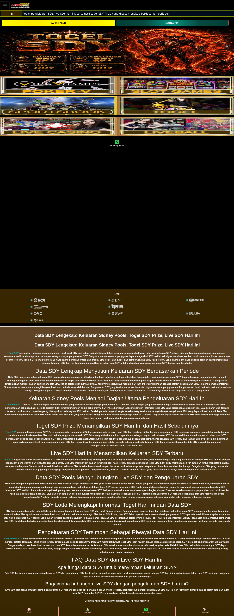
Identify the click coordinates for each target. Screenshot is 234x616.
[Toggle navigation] (5, 5)
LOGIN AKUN (171, 23)
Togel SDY (11, 432)
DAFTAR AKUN (58, 23)
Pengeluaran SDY (13, 538)
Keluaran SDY (15, 404)
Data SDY (14, 353)
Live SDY (9, 459)
